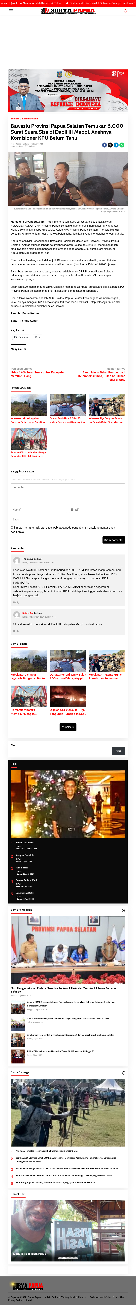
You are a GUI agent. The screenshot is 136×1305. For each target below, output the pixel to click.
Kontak (29, 1300)
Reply (16, 602)
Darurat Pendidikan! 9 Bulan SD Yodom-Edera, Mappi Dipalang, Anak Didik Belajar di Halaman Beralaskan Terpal (68, 420)
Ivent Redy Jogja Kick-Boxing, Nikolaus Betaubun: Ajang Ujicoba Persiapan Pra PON (55, 1182)
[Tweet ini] (110, 145)
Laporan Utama (17, 146)
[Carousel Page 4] (72, 1258)
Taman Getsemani (25, 842)
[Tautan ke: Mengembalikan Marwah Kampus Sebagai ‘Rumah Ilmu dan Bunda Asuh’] (68, 1230)
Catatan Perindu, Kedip (27, 880)
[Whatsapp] (121, 145)
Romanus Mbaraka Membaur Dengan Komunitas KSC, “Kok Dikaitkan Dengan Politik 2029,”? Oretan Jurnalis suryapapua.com (29, 454)
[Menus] (11, 11)
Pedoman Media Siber (100, 1297)
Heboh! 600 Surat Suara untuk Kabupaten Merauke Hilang (38, 372)
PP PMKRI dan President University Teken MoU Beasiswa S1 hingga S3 (60, 1051)
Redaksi (82, 1297)
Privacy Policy (15, 1300)
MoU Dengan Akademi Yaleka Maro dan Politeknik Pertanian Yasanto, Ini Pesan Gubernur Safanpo (64, 990)
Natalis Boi (28, 613)
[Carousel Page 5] (76, 1258)
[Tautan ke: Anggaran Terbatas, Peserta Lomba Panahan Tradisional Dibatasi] (68, 1113)
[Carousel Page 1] (60, 1258)
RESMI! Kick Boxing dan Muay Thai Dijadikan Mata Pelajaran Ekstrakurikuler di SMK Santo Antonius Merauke (67, 1168)
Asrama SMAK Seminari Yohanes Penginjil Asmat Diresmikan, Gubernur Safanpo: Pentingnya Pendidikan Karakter (71, 1004)
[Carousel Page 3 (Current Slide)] (68, 1258)
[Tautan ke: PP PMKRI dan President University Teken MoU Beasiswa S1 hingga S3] (18, 1056)
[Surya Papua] (69, 10)
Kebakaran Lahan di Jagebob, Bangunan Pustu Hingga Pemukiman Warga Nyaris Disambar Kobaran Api (28, 420)
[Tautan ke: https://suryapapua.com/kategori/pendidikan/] (124, 910)
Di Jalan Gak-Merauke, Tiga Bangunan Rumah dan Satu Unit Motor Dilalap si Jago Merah (67, 712)
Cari (13, 745)
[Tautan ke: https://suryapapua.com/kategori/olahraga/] (124, 1073)
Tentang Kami (68, 1297)
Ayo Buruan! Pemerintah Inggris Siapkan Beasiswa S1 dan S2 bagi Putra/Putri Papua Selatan (70, 1035)
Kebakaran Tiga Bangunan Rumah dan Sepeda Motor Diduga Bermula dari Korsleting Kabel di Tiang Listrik (107, 420)
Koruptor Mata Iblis (25, 855)
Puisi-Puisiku (22, 867)
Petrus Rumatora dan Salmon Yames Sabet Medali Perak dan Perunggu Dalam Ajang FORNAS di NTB (64, 1175)
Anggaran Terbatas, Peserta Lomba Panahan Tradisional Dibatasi (47, 1151)
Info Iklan (119, 1297)
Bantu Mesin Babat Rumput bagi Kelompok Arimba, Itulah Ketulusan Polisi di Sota (101, 374)
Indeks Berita (51, 1297)
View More (68, 726)
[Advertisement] (68, 42)
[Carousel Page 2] (64, 1258)
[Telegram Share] (116, 145)
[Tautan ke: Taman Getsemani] (68, 804)
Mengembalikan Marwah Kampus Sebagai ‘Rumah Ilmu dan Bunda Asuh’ (56, 1253)
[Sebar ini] (104, 145)
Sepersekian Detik (25, 893)
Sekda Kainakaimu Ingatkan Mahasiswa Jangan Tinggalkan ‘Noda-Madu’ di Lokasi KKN (68, 1018)
